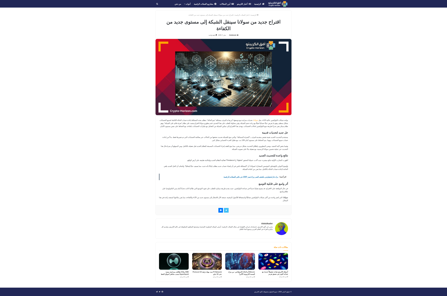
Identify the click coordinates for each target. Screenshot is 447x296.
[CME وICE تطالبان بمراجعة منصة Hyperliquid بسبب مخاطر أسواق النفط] (174, 261)
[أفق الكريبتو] (277, 4)
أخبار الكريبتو (242, 4)
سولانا (256, 120)
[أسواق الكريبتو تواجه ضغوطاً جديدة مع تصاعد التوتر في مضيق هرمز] (273, 261)
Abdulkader (233, 35)
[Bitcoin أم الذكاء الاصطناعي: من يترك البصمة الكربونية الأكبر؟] (240, 261)
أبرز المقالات (225, 4)
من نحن (178, 4)
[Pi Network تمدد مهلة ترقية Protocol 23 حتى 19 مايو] (207, 261)
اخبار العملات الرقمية (242, 15)
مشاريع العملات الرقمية (204, 4)
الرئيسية (258, 4)
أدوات (188, 4)
